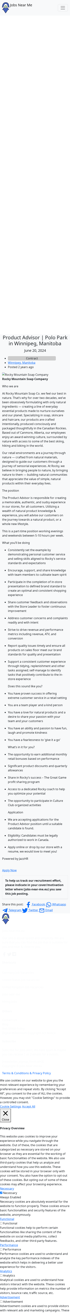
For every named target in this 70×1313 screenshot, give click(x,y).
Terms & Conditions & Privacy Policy (26, 1073)
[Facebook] (4, 954)
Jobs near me (11, 994)
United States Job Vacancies (21, 980)
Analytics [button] (6, 1271)
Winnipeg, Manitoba (21, 363)
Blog (5, 1024)
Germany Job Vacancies (18, 973)
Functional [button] (7, 1219)
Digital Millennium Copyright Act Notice (29, 1033)
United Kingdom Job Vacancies (23, 987)
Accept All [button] (28, 1106)
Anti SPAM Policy (13, 1029)
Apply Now (9, 870)
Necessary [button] (7, 1189)
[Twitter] (9, 954)
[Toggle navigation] (63, 7)
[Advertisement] (35, 52)
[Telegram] (14, 954)
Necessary (10, 1193)
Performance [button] (9, 1245)
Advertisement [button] (10, 1297)
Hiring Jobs (9, 1002)
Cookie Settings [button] (10, 1106)
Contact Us (9, 1020)
